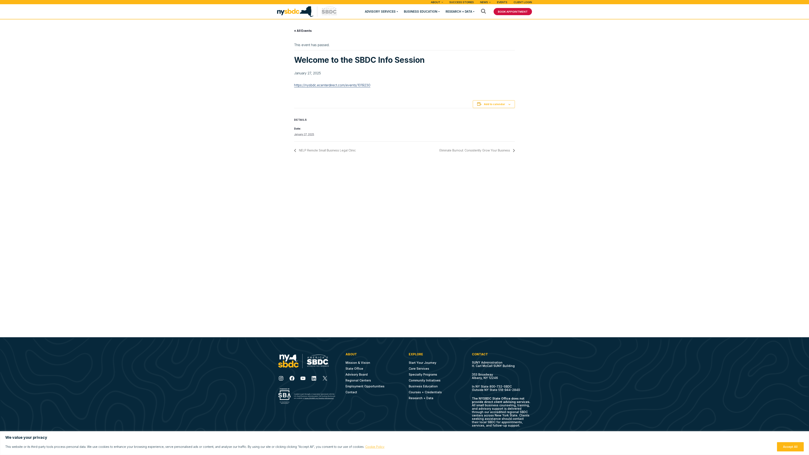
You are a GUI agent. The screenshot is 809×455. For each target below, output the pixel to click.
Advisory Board (357, 374)
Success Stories (461, 2)
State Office (354, 368)
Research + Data (459, 11)
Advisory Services (380, 11)
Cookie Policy (374, 446)
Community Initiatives (425, 380)
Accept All (790, 446)
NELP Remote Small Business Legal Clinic (327, 150)
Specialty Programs (423, 374)
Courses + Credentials (425, 392)
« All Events (303, 30)
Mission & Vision (358, 362)
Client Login (523, 2)
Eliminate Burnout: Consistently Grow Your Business (475, 150)
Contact (351, 392)
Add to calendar (494, 104)
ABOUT (435, 2)
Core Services (419, 368)
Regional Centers (358, 380)
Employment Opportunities (365, 386)
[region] (404, 443)
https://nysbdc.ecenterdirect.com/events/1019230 (332, 85)
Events (502, 2)
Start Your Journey (422, 362)
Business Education (420, 11)
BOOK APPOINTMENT (513, 11)
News (484, 2)
